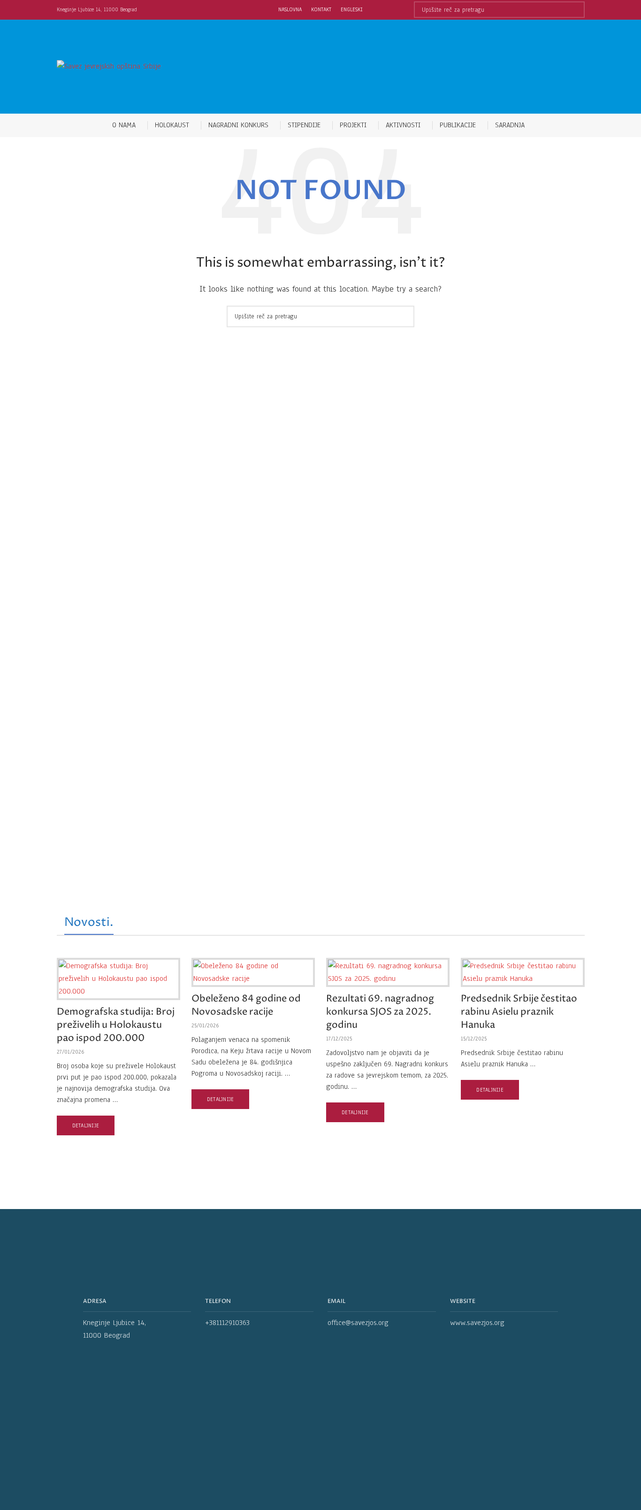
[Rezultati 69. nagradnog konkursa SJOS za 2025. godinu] (388, 972)
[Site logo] (109, 66)
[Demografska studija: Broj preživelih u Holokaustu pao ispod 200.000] (118, 979)
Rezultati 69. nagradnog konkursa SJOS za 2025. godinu (380, 1012)
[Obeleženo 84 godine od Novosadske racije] (253, 972)
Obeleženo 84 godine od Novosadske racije (246, 1005)
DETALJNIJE (85, 1125)
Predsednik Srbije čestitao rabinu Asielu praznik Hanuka (519, 1012)
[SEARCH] (576, 9)
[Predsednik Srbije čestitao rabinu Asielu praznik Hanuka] (522, 972)
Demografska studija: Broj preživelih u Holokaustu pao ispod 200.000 (116, 1025)
